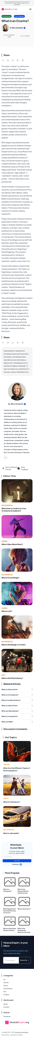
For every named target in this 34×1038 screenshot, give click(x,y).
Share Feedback (24, 468)
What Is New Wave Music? (12, 544)
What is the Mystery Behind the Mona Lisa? (23, 891)
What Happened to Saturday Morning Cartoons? (9, 910)
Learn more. (17, 4)
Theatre (6, 764)
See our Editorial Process (11, 468)
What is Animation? (24, 909)
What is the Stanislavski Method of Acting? (24, 930)
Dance (6, 798)
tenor (20, 261)
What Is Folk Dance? (11, 802)
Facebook (7, 1016)
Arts (3, 675)
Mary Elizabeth (17, 28)
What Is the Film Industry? (12, 678)
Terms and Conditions (16, 1035)
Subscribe (17, 860)
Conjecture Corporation (21, 1032)
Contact (6, 1007)
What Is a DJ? (7, 611)
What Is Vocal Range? (10, 578)
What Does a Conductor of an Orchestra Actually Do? (14, 509)
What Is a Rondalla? (11, 833)
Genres (5, 541)
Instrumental (7, 505)
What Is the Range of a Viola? (14, 645)
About (5, 1004)
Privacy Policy (5, 1035)
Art (4, 979)
